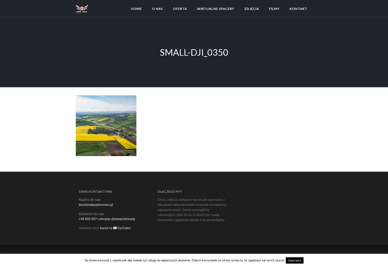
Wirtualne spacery (215, 9)
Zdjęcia (251, 9)
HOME (136, 9)
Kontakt (298, 9)
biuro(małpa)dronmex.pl (96, 204)
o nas (157, 9)
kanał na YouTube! (115, 228)
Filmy (274, 9)
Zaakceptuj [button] (294, 260)
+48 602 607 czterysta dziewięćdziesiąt (107, 219)
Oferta (180, 9)
